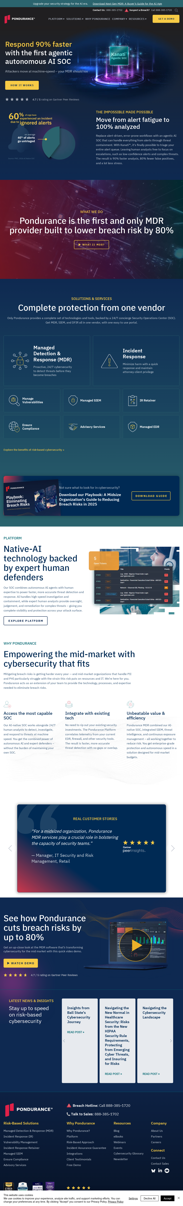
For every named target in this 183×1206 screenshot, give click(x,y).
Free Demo (74, 1165)
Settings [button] (133, 1198)
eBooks (118, 1136)
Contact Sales (160, 1163)
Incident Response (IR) (18, 1136)
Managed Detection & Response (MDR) (52, 353)
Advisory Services (15, 1165)
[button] (56, 18)
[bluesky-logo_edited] (153, 1170)
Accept (167, 1198)
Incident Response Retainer (21, 1148)
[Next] (173, 848)
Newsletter (121, 1159)
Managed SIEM (13, 1153)
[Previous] (10, 848)
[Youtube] (167, 1170)
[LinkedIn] (160, 1170)
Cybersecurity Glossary (129, 1153)
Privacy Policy (115, 1201)
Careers (156, 1142)
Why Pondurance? (78, 1130)
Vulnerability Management (21, 1142)
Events (118, 1148)
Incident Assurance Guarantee (86, 1148)
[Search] (176, 10)
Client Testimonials (79, 1159)
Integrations (75, 1153)
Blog (116, 1130)
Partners (156, 1136)
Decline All (149, 1198)
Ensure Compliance (16, 1159)
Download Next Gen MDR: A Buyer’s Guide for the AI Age (127, 3)
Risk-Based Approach (80, 1142)
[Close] (179, 1198)
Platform (72, 1136)
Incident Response (134, 353)
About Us (157, 1130)
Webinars (120, 1142)
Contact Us (158, 1158)
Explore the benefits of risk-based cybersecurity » (34, 449)
